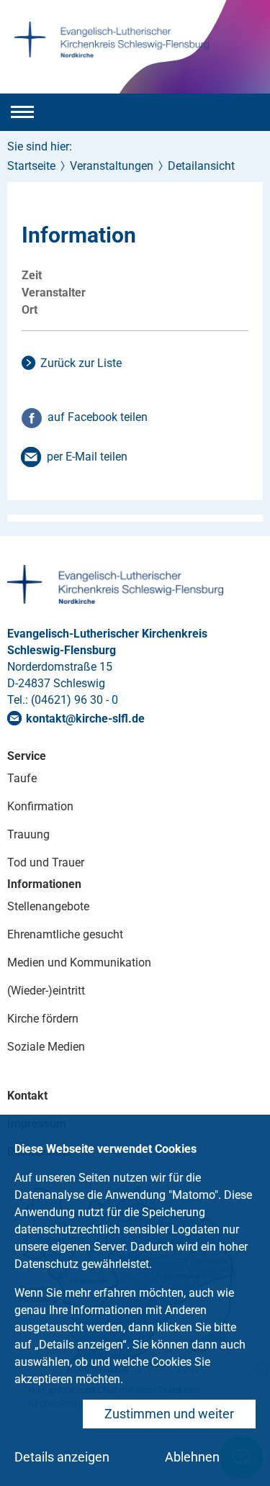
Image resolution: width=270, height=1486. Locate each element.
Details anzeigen (61, 1456)
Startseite (31, 166)
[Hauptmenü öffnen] (22, 112)
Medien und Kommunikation (79, 962)
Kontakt (27, 1095)
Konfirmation (40, 806)
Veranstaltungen (111, 166)
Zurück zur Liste (81, 363)
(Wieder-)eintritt (46, 990)
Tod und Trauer (45, 862)
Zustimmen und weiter (169, 1413)
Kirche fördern (42, 1018)
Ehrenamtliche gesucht (65, 934)
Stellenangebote (48, 906)
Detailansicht (201, 166)
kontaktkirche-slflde (85, 718)
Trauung (28, 834)
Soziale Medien (46, 1047)
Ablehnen (192, 1456)
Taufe (22, 778)
